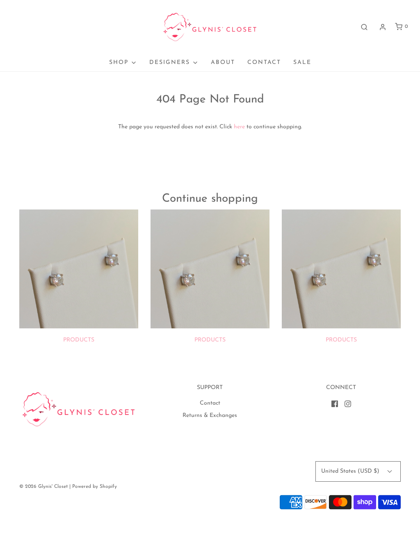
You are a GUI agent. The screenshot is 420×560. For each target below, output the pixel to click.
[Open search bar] (364, 27)
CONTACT (264, 62)
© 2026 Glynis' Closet (43, 486)
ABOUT (223, 62)
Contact (210, 403)
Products (78, 340)
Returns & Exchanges (210, 415)
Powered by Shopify (94, 486)
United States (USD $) (351, 471)
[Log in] (383, 27)
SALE (302, 62)
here (239, 127)
